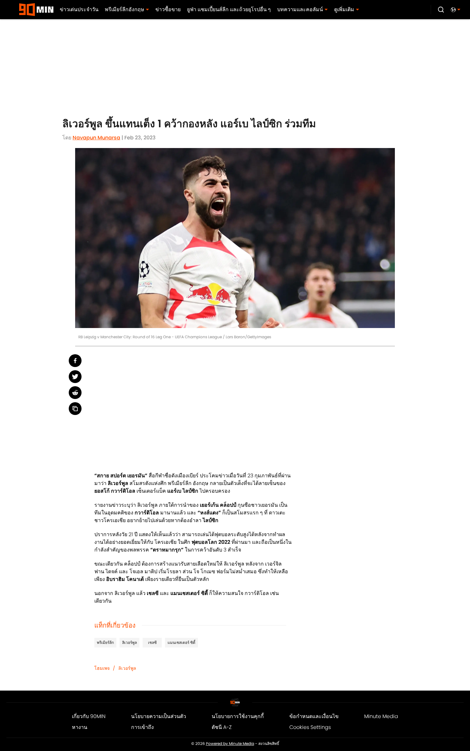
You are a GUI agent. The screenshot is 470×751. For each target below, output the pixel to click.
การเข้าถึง (142, 727)
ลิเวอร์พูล (129, 642)
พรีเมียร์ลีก (105, 642)
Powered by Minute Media (230, 743)
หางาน (79, 727)
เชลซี (152, 642)
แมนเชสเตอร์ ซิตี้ (181, 642)
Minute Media (381, 716)
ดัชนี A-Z (221, 727)
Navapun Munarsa (96, 137)
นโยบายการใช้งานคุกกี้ (238, 716)
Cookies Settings (310, 727)
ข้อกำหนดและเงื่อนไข (314, 716)
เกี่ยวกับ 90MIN (89, 716)
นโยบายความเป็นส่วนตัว (158, 716)
